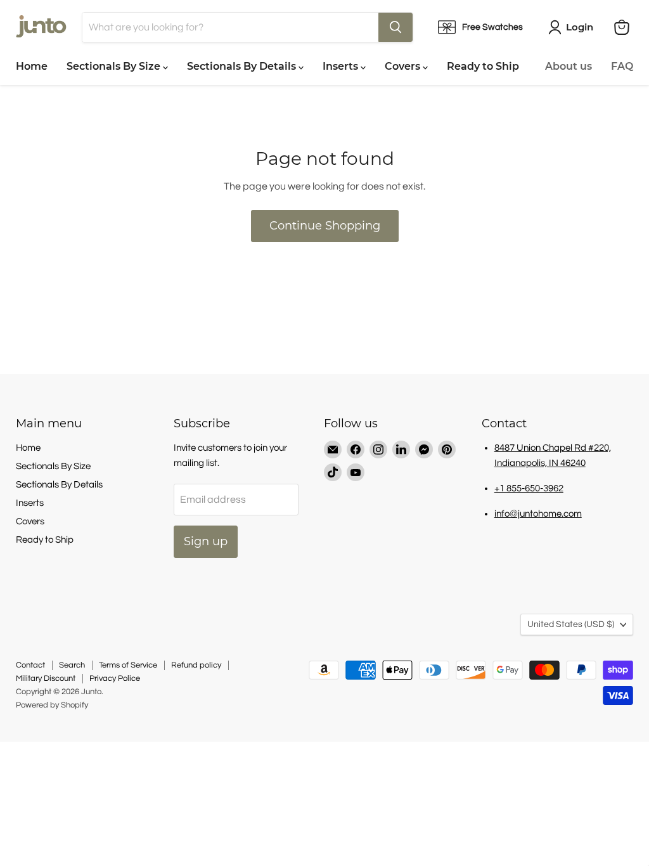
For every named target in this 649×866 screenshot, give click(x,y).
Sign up (206, 541)
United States (570, 624)
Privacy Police (114, 678)
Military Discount (45, 678)
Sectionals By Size (115, 66)
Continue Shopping (324, 226)
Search (72, 665)
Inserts (342, 66)
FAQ (622, 66)
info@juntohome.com (538, 514)
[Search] (395, 27)
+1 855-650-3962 (528, 488)
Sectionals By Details (243, 66)
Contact (30, 665)
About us (568, 66)
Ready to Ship (483, 66)
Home (32, 66)
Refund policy (196, 665)
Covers (404, 66)
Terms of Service (128, 665)
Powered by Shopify (52, 705)
